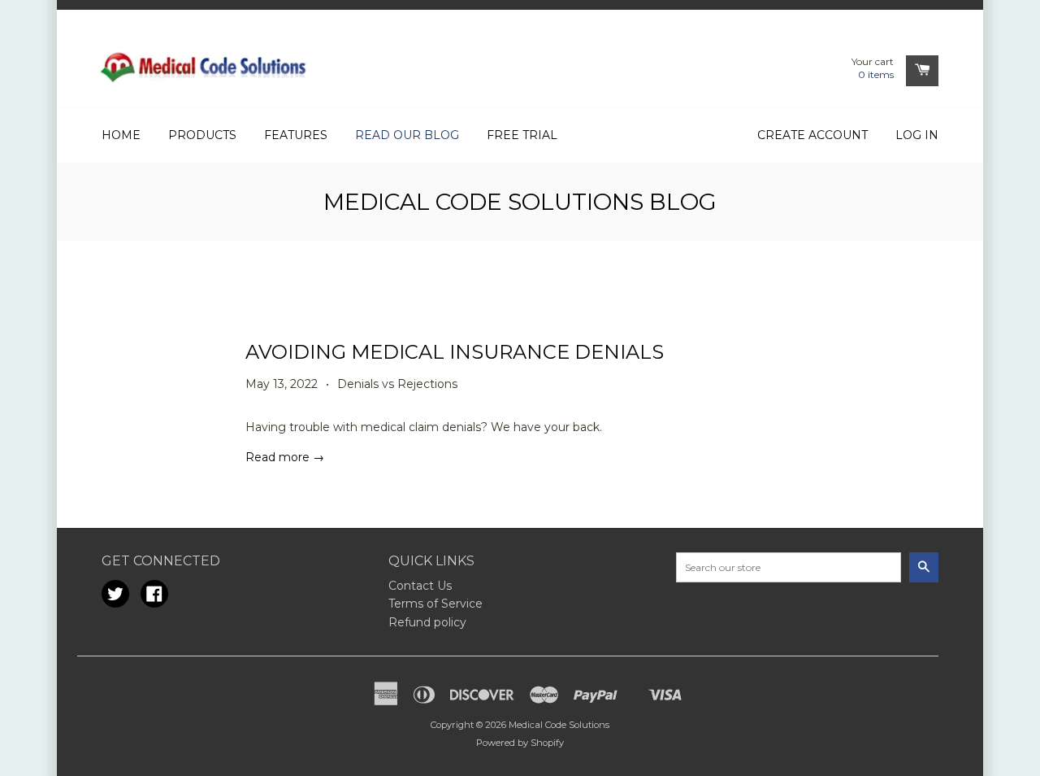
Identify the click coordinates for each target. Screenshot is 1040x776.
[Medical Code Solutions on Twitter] (115, 596)
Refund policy (427, 622)
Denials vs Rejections (397, 384)
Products (202, 135)
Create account (812, 135)
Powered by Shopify (520, 742)
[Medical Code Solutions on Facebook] (154, 596)
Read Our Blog (407, 135)
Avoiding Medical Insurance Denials (454, 352)
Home (121, 135)
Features (295, 135)
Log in (916, 135)
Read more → (284, 457)
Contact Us (420, 585)
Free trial (522, 135)
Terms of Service (435, 603)
